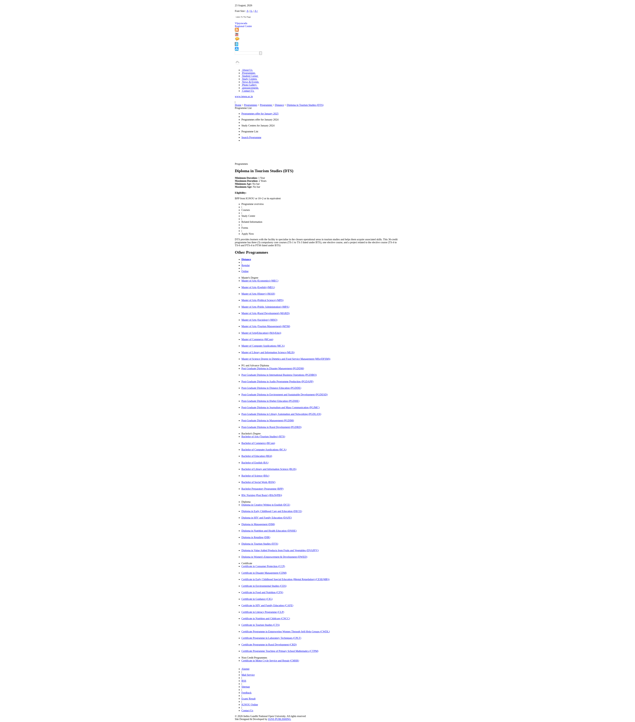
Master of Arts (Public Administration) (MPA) (265, 306)
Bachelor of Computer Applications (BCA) (263, 449)
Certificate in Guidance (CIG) (257, 599)
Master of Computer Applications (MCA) (263, 345)
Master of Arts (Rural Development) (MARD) (265, 313)
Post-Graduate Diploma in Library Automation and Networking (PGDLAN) (281, 414)
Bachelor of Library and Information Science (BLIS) (268, 469)
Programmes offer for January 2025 (259, 113)
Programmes (248, 73)
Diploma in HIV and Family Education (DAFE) (266, 517)
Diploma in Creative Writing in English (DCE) (265, 504)
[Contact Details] (236, 45)
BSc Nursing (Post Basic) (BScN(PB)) (261, 495)
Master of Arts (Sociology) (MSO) (259, 319)
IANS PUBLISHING (279, 719)
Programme (266, 105)
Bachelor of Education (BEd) (256, 456)
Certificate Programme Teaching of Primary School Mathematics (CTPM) (279, 651)
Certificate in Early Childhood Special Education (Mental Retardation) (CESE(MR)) (285, 579)
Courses (245, 210)
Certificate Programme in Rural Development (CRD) (269, 644)
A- (251, 11)
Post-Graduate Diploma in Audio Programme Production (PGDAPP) (277, 381)
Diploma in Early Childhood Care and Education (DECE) (271, 511)
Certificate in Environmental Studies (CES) (263, 586)
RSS (243, 680)
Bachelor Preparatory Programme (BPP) (262, 488)
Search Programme (251, 137)
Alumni (245, 668)
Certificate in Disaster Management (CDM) (264, 572)
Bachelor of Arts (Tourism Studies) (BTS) (263, 436)
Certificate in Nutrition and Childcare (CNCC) (265, 618)
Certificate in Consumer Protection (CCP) (263, 566)
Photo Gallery (249, 84)
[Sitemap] (237, 49)
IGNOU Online (249, 704)
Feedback (246, 692)
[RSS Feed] (237, 30)
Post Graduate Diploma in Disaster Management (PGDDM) (272, 368)
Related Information (251, 221)
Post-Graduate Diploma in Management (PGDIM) (267, 420)
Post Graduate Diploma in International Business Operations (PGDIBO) (279, 374)
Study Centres (249, 79)
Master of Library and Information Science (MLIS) (268, 352)
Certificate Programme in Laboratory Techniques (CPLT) (271, 638)
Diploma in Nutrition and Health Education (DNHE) (268, 530)
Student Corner (250, 76)
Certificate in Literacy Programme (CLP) (262, 612)
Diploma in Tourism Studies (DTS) (305, 105)
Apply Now (247, 233)
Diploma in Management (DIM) (258, 524)
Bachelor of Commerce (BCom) (258, 443)
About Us (247, 70)
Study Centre (248, 216)
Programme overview (252, 204)
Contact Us (247, 90)
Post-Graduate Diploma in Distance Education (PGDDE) (271, 388)
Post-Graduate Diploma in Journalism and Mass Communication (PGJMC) (280, 407)
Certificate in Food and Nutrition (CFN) (262, 592)
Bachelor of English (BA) (254, 462)
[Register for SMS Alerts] (237, 40)
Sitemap (245, 686)
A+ (256, 11)
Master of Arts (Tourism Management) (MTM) (265, 326)
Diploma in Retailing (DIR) (255, 537)
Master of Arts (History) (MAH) (258, 293)
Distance (279, 105)
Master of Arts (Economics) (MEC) (259, 280)
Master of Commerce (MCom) (257, 339)
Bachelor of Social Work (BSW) (258, 482)
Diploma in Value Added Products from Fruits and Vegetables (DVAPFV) (280, 550)
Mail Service (248, 674)
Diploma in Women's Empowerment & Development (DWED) (274, 556)
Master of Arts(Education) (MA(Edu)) (261, 333)
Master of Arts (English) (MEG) (258, 287)
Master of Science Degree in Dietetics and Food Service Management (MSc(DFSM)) (285, 358)
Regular (245, 265)
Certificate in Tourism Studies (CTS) (260, 625)
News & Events (250, 81)
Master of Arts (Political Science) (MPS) (262, 300)
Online (245, 271)
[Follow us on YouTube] (237, 35)
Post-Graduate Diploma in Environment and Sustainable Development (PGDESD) (284, 394)
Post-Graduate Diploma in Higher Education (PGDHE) (270, 401)
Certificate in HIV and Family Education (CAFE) (267, 605)
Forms (244, 227)
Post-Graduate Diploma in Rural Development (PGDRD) (271, 427)
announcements (250, 87)
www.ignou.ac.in (244, 96)
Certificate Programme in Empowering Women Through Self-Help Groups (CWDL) (285, 631)
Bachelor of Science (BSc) (255, 475)
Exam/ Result (248, 698)
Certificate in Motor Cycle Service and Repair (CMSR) (270, 660)
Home (238, 105)
